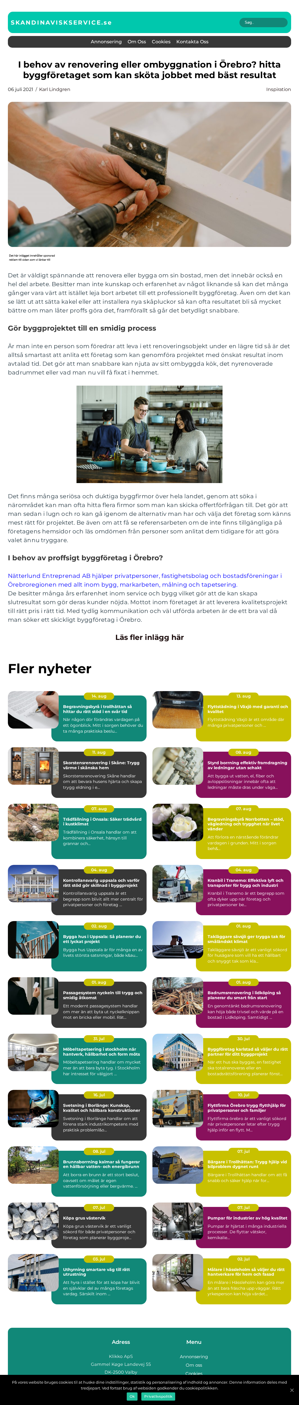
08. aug (243, 752)
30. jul (243, 1038)
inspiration (278, 89)
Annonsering (106, 41)
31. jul (99, 1038)
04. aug (99, 869)
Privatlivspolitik (158, 1396)
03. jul (99, 1259)
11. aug (99, 752)
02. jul (243, 1259)
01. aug (243, 926)
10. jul (243, 1094)
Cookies (161, 41)
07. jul (243, 1151)
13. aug (244, 696)
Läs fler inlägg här (149, 637)
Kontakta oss (192, 41)
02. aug (99, 926)
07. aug (99, 808)
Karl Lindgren (54, 89)
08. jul (99, 1151)
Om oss (137, 41)
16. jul (99, 1094)
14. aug (99, 696)
